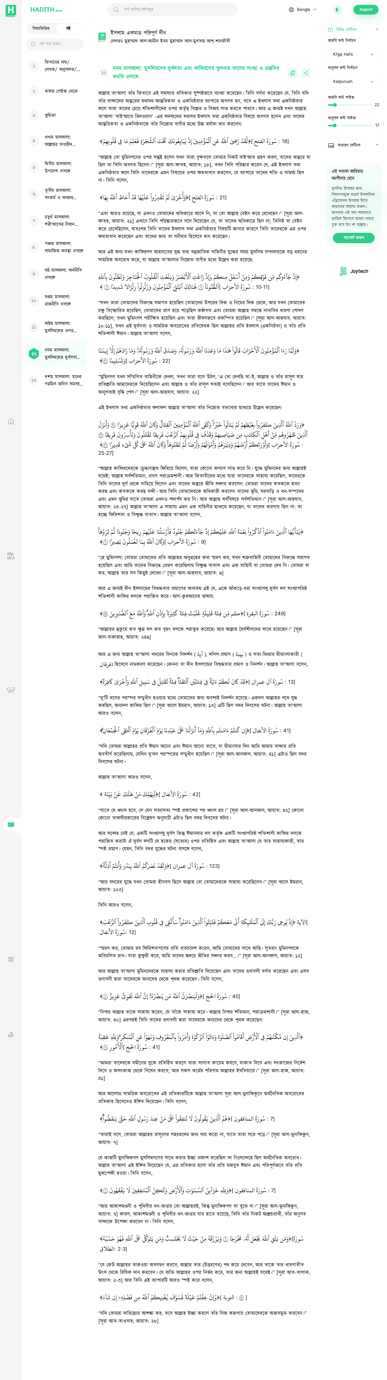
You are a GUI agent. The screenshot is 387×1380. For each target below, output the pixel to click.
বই (68, 29)
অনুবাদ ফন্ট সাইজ (342, 118)
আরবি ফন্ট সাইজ (341, 98)
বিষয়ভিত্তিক (41, 29)
